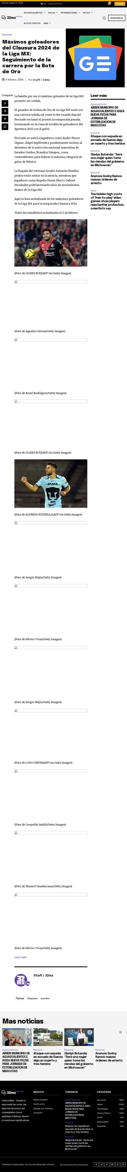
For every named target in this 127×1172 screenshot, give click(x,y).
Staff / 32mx (41, 79)
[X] (5, 111)
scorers (45, 998)
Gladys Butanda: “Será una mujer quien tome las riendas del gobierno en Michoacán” (78, 1060)
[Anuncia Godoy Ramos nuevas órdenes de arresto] (110, 1037)
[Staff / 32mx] (22, 981)
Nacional (7, 34)
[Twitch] (112, 1164)
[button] (104, 18)
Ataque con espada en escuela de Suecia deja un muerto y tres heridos (108, 140)
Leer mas (20, 957)
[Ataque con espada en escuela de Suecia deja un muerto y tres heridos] (48, 1037)
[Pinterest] (5, 119)
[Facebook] (5, 103)
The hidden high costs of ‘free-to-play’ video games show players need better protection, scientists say (107, 201)
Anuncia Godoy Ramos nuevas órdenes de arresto (106, 180)
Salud (93, 190)
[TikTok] (107, 1164)
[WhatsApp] (5, 126)
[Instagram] (101, 1164)
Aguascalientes (98, 104)
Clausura (32, 998)
